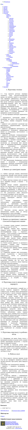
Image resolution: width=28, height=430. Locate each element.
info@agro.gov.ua (5, 410)
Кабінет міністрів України (12, 424)
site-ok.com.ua (18, 428)
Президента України (10, 421)
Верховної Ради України (11, 423)
